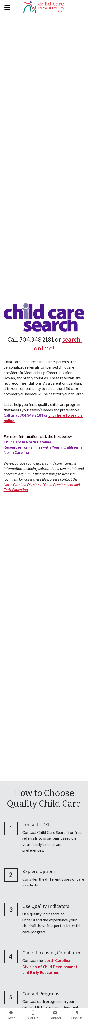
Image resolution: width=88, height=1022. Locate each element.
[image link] (44, 7)
